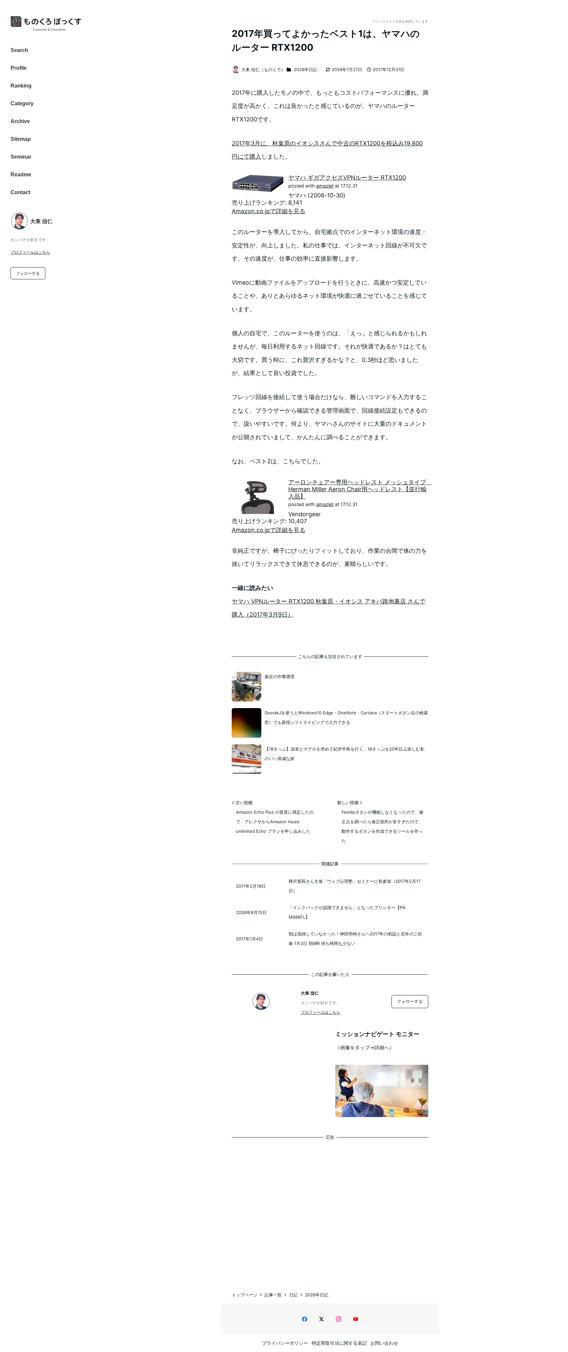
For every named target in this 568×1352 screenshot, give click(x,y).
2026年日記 (305, 69)
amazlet (325, 186)
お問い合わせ (384, 1343)
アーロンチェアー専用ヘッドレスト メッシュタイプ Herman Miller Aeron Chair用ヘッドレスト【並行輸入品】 (360, 489)
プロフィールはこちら (30, 252)
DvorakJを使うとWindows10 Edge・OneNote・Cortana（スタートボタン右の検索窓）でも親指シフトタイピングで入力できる (346, 717)
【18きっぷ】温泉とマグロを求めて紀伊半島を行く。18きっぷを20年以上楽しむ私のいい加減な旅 (344, 753)
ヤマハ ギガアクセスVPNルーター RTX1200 (347, 177)
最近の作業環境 (280, 676)
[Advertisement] (330, 1208)
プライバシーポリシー (285, 1343)
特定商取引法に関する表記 (339, 1343)
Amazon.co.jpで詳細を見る (268, 211)
